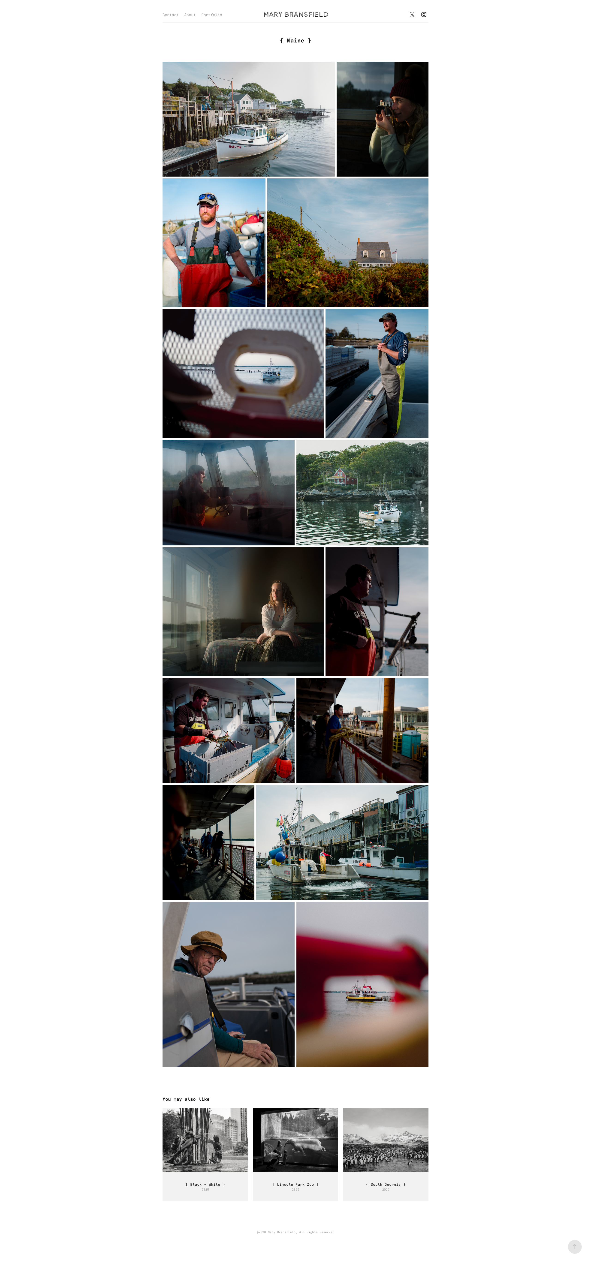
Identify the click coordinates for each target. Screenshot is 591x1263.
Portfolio (211, 14)
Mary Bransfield (295, 14)
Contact (171, 14)
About (190, 14)
